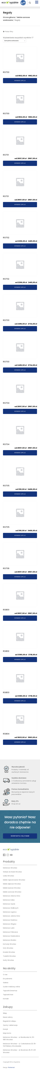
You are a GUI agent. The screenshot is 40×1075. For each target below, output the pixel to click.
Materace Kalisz (9, 900)
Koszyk (5, 1029)
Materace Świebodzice (11, 936)
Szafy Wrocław (8, 960)
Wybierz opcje (20, 80)
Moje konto (7, 1033)
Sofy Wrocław (8, 948)
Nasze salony (8, 1017)
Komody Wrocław (9, 944)
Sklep (5, 1013)
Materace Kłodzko (9, 940)
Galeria (5, 983)
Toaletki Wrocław (9, 956)
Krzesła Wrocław (9, 952)
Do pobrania (7, 979)
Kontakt (6, 999)
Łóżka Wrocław (8, 876)
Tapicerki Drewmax (10, 991)
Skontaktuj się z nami (20, 836)
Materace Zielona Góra (11, 896)
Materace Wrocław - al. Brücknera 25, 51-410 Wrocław (19, 1051)
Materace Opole (9, 904)
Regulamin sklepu (9, 1021)
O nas (5, 974)
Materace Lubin (9, 928)
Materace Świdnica (10, 920)
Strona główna (9, 17)
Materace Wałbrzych (10, 908)
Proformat (11, 1067)
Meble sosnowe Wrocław (12, 892)
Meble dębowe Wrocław (12, 884)
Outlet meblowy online (11, 987)
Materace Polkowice (10, 932)
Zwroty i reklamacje (10, 1025)
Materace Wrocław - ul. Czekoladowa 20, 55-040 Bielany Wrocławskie (19, 1045)
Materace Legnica (9, 912)
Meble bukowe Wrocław (11, 888)
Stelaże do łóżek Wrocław (12, 872)
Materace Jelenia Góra (11, 916)
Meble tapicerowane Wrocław (14, 880)
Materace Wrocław (10, 868)
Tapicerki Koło (8, 995)
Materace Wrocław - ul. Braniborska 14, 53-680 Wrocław (19, 1038)
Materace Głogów (9, 924)
